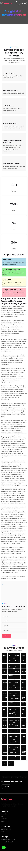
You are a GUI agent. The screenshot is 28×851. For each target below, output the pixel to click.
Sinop (4, 671)
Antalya (17, 747)
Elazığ (23, 720)
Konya (4, 693)
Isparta (11, 709)
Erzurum (11, 720)
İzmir (4, 709)
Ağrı (16, 752)
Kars (4, 704)
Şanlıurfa (23, 665)
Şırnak (16, 666)
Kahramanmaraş (24, 703)
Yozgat (17, 655)
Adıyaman (4, 757)
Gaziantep (23, 714)
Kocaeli (11, 693)
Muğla (16, 682)
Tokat (4, 666)
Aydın (23, 741)
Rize (4, 677)
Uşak (10, 660)
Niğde (23, 677)
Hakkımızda (4, 819)
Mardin (4, 687)
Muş (10, 682)
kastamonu (23, 698)
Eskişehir (5, 720)
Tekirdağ (11, 665)
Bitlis (4, 736)
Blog (2, 816)
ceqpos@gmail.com (9, 839)
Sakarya (24, 671)
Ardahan (11, 746)
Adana (10, 758)
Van (4, 660)
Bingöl (10, 736)
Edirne (4, 725)
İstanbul (24, 758)
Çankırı (4, 731)
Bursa (10, 731)
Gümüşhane (11, 714)
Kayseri (17, 698)
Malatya (17, 687)
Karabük (17, 704)
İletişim (6, 786)
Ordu (16, 677)
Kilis (16, 693)
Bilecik (16, 736)
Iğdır (16, 709)
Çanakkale (17, 757)
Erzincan (17, 720)
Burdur (17, 731)
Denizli (16, 725)
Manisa (11, 687)
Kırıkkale (11, 698)
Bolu (23, 731)
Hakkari (4, 714)
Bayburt (23, 736)
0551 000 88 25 (9, 842)
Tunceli (17, 660)
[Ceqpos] (6, 3)
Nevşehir (5, 682)
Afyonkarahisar (24, 752)
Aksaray (11, 752)
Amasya (5, 752)
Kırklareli (5, 698)
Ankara (23, 747)
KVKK (2, 831)
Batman (5, 741)
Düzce (4, 655)
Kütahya (24, 687)
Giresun (17, 714)
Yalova (23, 655)
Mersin (23, 682)
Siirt (10, 671)
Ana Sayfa (3, 814)
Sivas (4, 763)
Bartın (10, 741)
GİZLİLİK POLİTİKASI (6, 829)
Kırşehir (23, 693)
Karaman (11, 703)
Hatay (23, 709)
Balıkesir (17, 741)
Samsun (17, 671)
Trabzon (24, 660)
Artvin (4, 747)
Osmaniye (11, 676)
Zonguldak (11, 654)
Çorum (23, 725)
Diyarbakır (11, 725)
